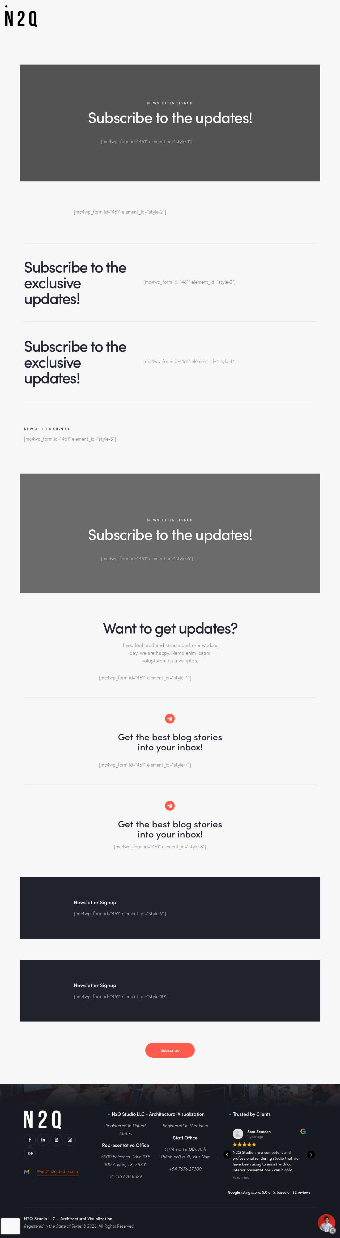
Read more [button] (241, 1177)
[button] (311, 1155)
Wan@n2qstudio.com (58, 1171)
